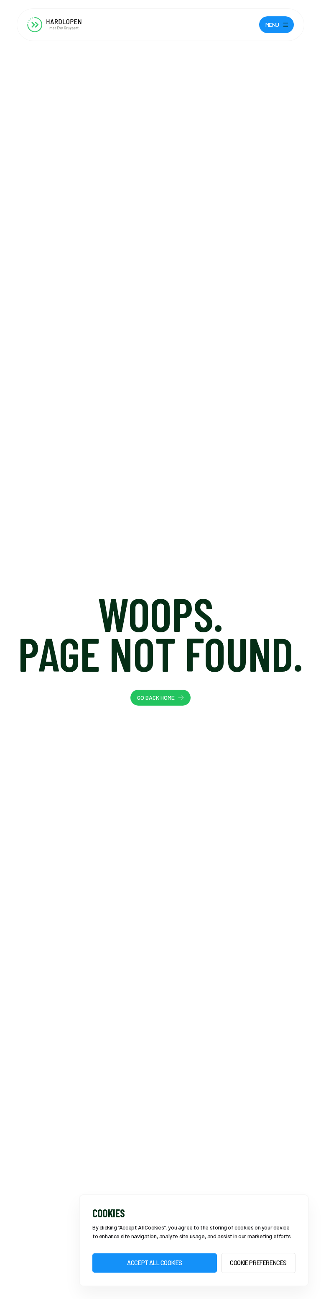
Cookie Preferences (258, 1262)
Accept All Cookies (154, 1262)
